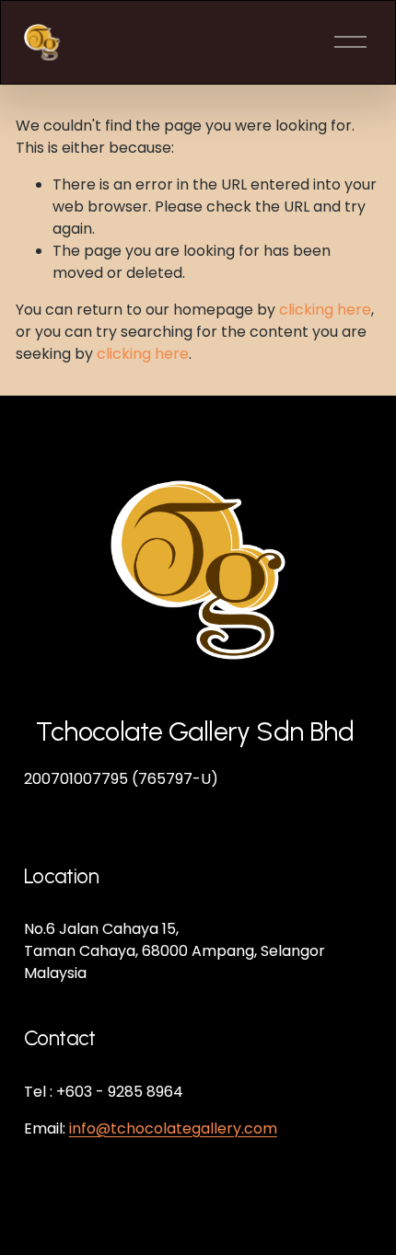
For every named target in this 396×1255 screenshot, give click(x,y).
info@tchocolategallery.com (173, 1128)
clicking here (325, 309)
